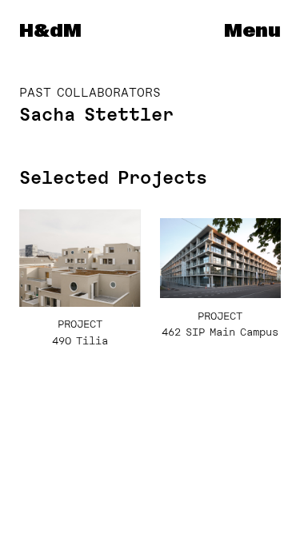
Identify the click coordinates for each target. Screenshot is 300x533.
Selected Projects (113, 177)
